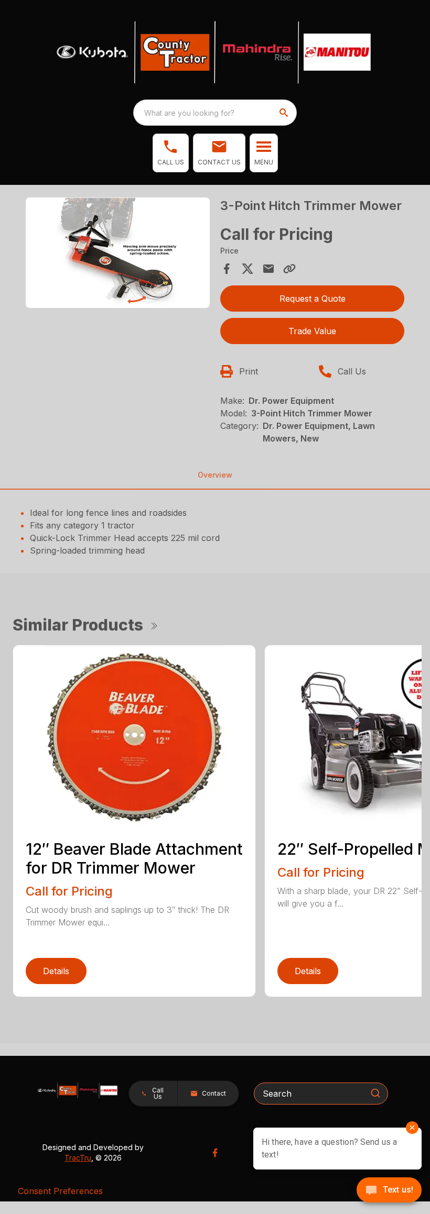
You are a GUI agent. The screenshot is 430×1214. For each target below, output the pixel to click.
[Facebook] (215, 1152)
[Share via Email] (268, 268)
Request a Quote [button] (313, 298)
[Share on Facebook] (226, 268)
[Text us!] (389, 1191)
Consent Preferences (60, 1191)
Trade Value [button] (312, 331)
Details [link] (56, 971)
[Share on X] (247, 268)
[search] (284, 113)
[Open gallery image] (118, 252)
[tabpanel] (118, 254)
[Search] (375, 1093)
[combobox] (215, 112)
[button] (171, 153)
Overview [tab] (215, 474)
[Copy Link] (289, 268)
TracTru (77, 1157)
